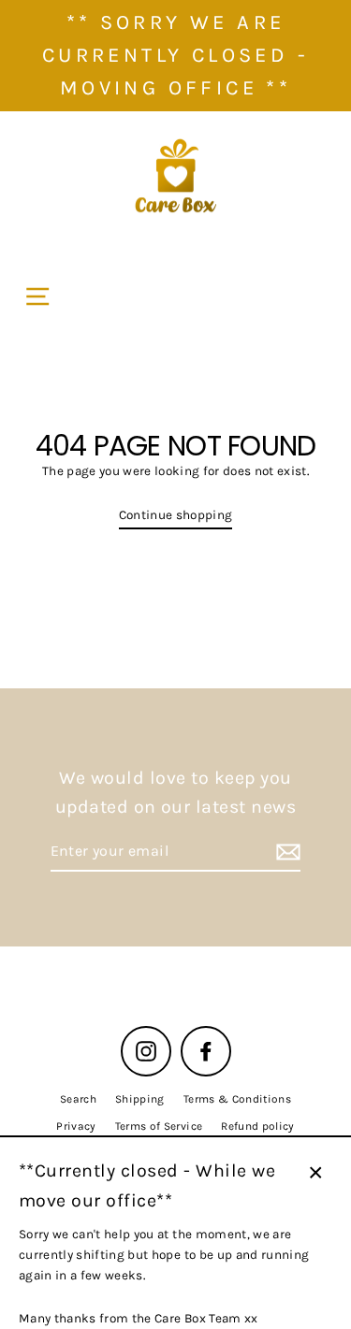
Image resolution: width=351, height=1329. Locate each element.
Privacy (75, 1126)
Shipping (140, 1098)
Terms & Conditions (237, 1098)
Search (78, 1098)
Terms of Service (158, 1126)
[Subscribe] (285, 852)
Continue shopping (176, 515)
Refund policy (257, 1126)
